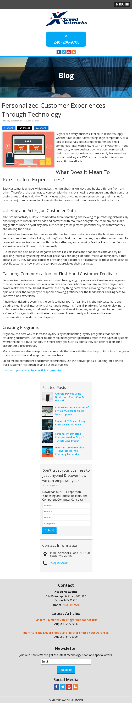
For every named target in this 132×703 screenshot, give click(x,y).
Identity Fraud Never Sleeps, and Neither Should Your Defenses (66, 633)
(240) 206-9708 (66, 42)
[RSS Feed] (74, 52)
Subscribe (66, 670)
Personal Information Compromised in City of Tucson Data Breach (69, 437)
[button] (122, 4)
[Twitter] (64, 52)
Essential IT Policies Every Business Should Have (70, 422)
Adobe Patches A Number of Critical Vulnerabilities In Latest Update (72, 411)
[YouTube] (69, 52)
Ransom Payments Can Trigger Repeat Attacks (66, 620)
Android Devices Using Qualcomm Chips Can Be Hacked (69, 397)
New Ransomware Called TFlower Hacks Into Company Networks (70, 451)
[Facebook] (59, 52)
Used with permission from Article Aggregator (32, 370)
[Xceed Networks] (66, 18)
